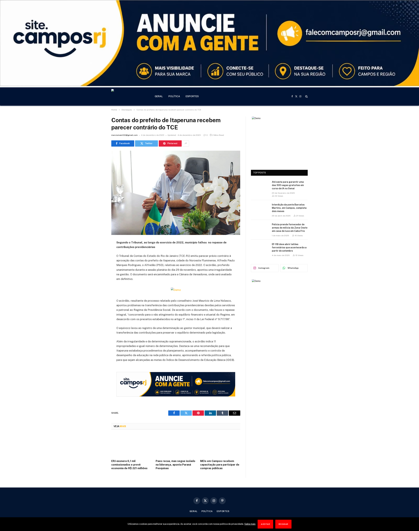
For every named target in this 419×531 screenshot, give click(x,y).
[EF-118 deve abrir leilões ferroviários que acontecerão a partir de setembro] (260, 248)
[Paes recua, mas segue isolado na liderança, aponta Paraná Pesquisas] (176, 445)
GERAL (159, 96)
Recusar (283, 524)
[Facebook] (100, 251)
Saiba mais (249, 524)
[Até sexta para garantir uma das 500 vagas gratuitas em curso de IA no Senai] (260, 186)
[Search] (306, 96)
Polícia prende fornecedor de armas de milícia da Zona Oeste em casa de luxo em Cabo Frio (289, 227)
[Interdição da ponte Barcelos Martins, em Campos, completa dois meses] (260, 209)
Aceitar (265, 524)
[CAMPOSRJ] (128, 96)
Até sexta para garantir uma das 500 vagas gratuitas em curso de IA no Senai (288, 185)
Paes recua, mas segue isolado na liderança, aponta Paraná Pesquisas (175, 465)
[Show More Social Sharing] (185, 143)
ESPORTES (192, 96)
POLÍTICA (174, 96)
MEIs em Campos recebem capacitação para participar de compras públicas (219, 465)
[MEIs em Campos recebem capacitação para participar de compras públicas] (220, 445)
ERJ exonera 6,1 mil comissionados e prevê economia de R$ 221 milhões (129, 465)
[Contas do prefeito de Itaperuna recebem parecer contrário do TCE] (175, 193)
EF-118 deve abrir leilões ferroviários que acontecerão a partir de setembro (289, 247)
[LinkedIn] (100, 267)
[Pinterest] (100, 276)
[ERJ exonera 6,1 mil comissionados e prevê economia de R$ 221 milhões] (131, 445)
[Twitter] (100, 259)
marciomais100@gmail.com (124, 135)
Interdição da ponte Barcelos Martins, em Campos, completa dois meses (289, 207)
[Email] (100, 284)
